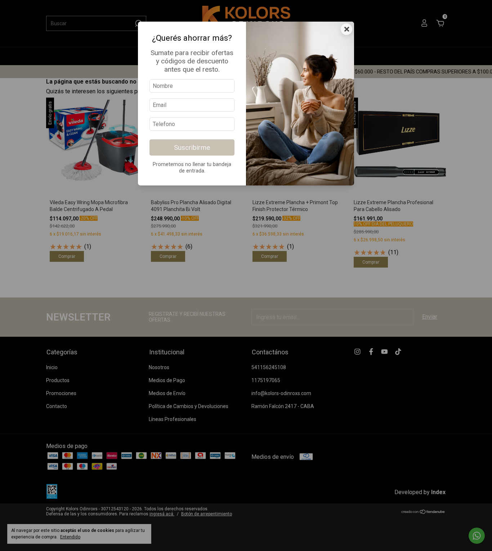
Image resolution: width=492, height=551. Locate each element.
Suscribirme (192, 147)
